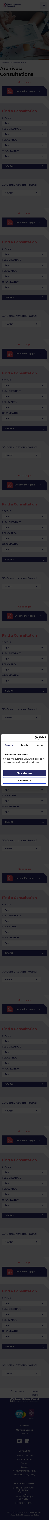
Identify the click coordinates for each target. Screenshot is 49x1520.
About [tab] (40, 745)
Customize (23, 780)
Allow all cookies (24, 773)
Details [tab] (24, 745)
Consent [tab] (9, 745)
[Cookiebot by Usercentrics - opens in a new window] (35, 738)
